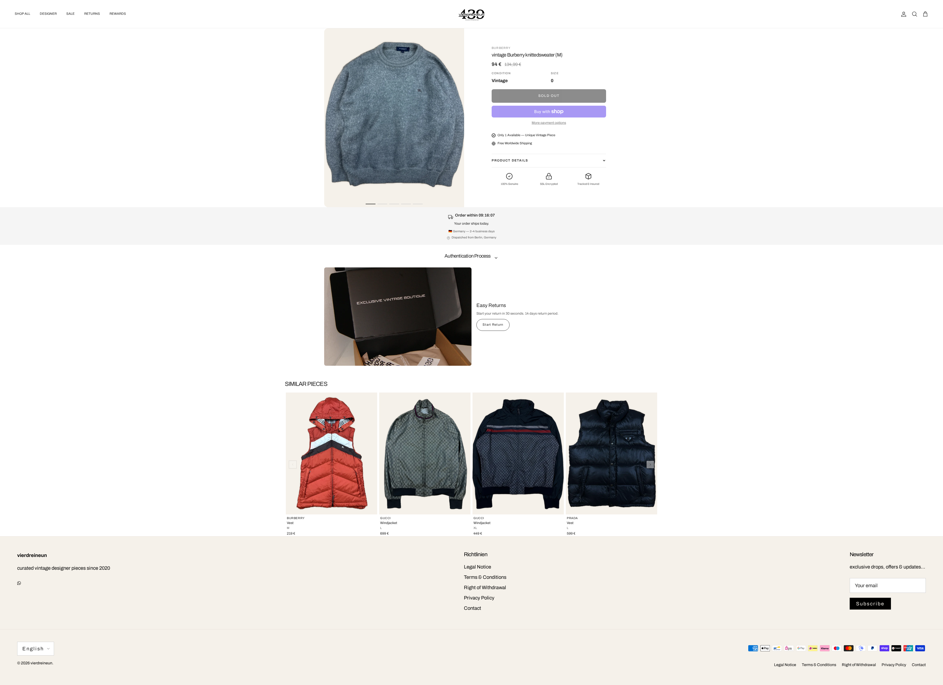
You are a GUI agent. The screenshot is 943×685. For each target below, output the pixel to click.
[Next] (650, 464)
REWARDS (118, 13)
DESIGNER (48, 13)
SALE (70, 13)
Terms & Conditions (485, 577)
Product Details (510, 160)
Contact (472, 608)
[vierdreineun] (471, 14)
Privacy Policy (479, 597)
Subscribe (870, 603)
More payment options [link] (549, 123)
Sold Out (549, 96)
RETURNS (92, 13)
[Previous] (293, 464)
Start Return (493, 324)
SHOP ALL (22, 13)
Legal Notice (477, 566)
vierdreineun (41, 663)
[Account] (903, 14)
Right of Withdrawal (485, 587)
